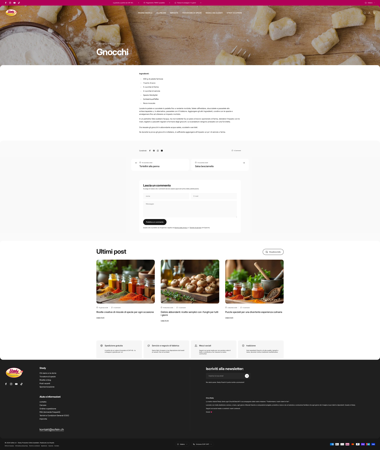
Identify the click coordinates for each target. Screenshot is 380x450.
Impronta (50, 446)
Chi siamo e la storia (48, 373)
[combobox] (370, 3)
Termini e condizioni (34, 446)
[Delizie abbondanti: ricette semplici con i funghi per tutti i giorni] (190, 281)
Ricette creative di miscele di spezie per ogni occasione (125, 312)
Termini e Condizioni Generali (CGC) (54, 415)
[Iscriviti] (247, 376)
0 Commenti (121, 44)
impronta (43, 419)
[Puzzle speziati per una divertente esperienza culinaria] (254, 281)
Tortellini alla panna (149, 166)
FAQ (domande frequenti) (50, 412)
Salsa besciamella (204, 166)
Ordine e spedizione (48, 409)
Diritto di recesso (9, 446)
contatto (43, 402)
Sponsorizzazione (47, 387)
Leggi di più (100, 317)
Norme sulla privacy (180, 227)
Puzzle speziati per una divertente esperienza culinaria (253, 312)
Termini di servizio (195, 227)
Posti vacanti (45, 383)
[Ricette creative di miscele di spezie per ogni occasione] (125, 281)
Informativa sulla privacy (21, 446)
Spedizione (44, 446)
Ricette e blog (45, 380)
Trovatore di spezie (48, 377)
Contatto (56, 446)
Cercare (43, 405)
